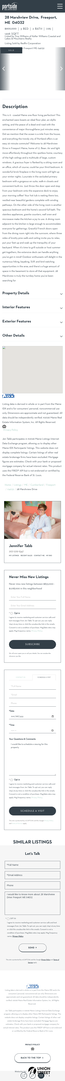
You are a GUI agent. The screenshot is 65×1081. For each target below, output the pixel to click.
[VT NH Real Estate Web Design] (39, 1071)
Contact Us (20, 677)
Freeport (51, 485)
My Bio (49, 555)
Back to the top (31, 1058)
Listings (18, 485)
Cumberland (37, 485)
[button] (5, 69)
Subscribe (32, 644)
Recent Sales (26, 555)
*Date (11, 711)
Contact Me (39, 555)
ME (26, 485)
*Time (11, 725)
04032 (10, 489)
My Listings (14, 555)
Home (8, 485)
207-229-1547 (16, 551)
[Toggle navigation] (60, 6)
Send (31, 948)
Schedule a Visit (44, 677)
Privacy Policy (10, 430)
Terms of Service (17, 823)
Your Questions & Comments (22, 739)
